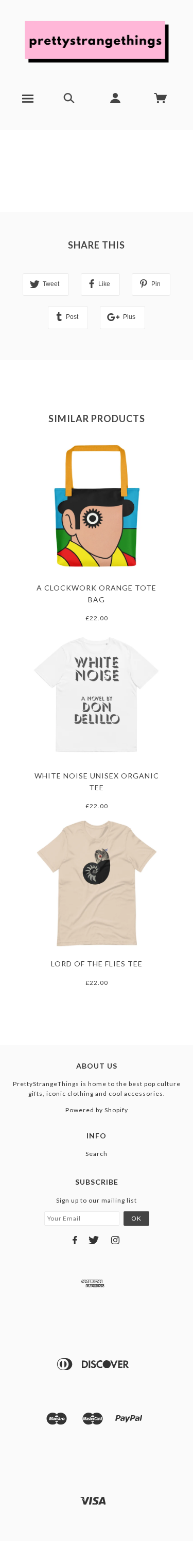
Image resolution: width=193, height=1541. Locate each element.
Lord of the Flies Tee (97, 963)
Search (96, 1153)
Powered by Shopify (96, 1110)
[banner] (96, 41)
